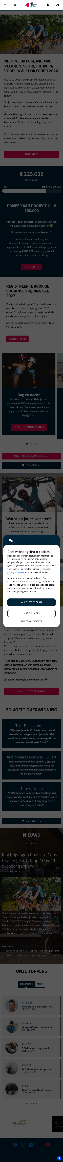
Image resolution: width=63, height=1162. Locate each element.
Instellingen (31, 613)
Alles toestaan (31, 602)
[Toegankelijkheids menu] (59, 1158)
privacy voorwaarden (17, 572)
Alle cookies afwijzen (31, 621)
